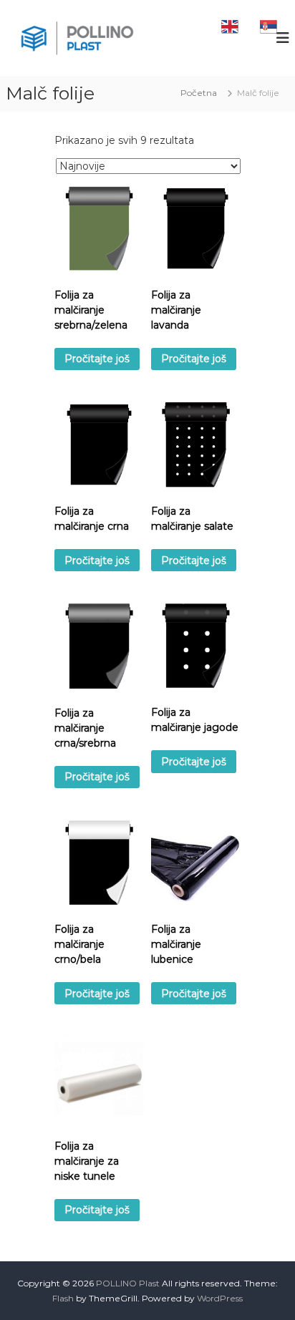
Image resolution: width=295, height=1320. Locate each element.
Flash (63, 1298)
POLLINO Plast (128, 1283)
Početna (198, 92)
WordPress (220, 1298)
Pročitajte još (97, 358)
